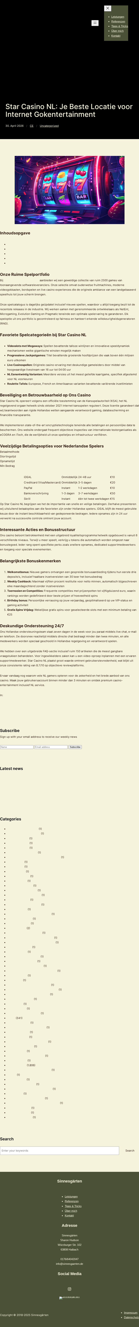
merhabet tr (14, 980)
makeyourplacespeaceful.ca (25, 966)
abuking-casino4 (18, 848)
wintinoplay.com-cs (19, 1117)
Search (129, 1150)
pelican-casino (16, 1008)
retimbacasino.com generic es (26, 1027)
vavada (11, 1075)
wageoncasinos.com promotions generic (33, 1103)
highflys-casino (17, 952)
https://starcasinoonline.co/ (21, 280)
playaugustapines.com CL (23, 1013)
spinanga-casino (17, 1037)
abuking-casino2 (18, 838)
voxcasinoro (15, 1093)
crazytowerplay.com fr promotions (29, 914)
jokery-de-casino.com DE (23, 956)
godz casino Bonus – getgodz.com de (31, 942)
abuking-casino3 (18, 843)
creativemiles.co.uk (19, 918)
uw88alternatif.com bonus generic (29, 1070)
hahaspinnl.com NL (19, 947)
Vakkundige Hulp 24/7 (21, 263)
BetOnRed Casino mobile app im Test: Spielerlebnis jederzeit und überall (46, 788)
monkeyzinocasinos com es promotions (32, 989)
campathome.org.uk (20, 885)
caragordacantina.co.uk (22, 890)
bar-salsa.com (16, 871)
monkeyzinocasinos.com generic (28, 994)
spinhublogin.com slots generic (27, 1041)
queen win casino (18, 1022)
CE (31, 126)
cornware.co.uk (17, 909)
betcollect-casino (18, 876)
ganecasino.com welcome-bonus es (30, 937)
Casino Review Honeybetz (24, 895)
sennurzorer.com (18, 1032)
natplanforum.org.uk (20, 999)
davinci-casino (16, 928)
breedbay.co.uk (17, 881)
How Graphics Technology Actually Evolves (27, 797)
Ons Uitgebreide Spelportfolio (26, 244)
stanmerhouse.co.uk (20, 1046)
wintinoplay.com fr (19, 1108)
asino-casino (15, 862)
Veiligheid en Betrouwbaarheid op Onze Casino (37, 249)
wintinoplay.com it (18, 1112)
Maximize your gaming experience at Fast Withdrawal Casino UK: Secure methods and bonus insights (65, 783)
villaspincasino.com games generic (29, 1089)
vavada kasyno (16, 1079)
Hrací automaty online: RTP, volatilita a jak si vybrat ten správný (40, 778)
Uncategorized (49, 126)
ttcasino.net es (16, 1051)
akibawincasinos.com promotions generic (33, 857)
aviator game (15, 866)
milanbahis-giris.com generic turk (28, 985)
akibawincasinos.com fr (22, 852)
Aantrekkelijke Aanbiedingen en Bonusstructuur (38, 258)
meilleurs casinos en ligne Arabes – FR (32, 971)
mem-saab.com (17, 975)
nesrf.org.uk (15, 1004)
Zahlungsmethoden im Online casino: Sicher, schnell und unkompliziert (45, 792)
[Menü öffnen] (95, 23)
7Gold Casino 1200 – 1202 (23, 833)
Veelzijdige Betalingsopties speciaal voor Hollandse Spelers (45, 253)
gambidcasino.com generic (24, 933)
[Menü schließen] (107, 8)
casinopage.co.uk (18, 899)
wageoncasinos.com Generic (25, 1098)
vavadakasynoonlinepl (21, 1084)
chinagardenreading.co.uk (24, 904)
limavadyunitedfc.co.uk (22, 961)
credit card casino (18, 923)
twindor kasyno (17, 1060)
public (11, 1018)
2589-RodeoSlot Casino (22, 829)
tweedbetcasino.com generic (25, 1056)
